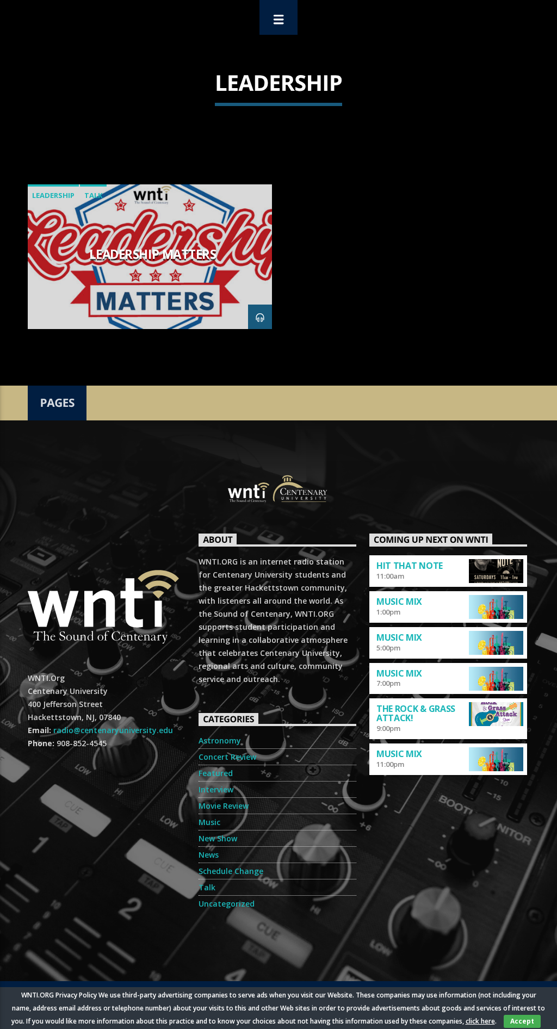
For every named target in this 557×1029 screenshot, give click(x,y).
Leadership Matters (152, 254)
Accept (522, 1021)
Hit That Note (409, 566)
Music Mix (399, 602)
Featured (216, 773)
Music (209, 822)
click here (480, 1021)
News (209, 855)
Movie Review (224, 806)
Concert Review (227, 757)
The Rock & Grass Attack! (415, 713)
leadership (53, 195)
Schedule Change (231, 871)
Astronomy (220, 740)
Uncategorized (227, 903)
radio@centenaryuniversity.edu (113, 730)
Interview (216, 789)
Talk (93, 195)
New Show (218, 838)
